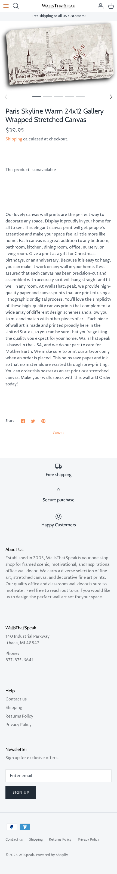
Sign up (21, 792)
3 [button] (58, 96)
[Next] (111, 97)
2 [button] (47, 96)
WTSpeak (26, 855)
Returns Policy (19, 716)
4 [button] (69, 96)
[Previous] (6, 97)
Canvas (58, 433)
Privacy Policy (18, 725)
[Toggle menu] (6, 6)
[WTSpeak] (59, 6)
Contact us (16, 699)
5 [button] (80, 96)
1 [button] (36, 96)
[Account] (99, 6)
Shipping (13, 139)
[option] (58, 56)
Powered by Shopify (52, 855)
